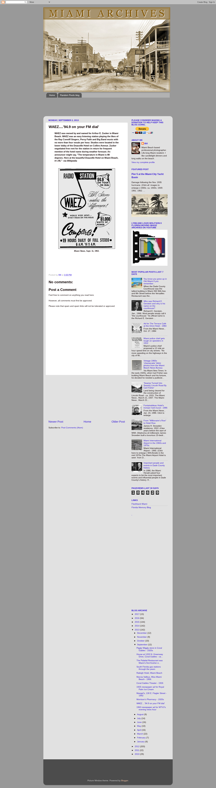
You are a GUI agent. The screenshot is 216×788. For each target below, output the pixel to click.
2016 (137, 618)
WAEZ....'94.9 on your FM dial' (151, 703)
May (139, 726)
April (139, 730)
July (139, 718)
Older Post (118, 421)
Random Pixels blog (69, 95)
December (142, 633)
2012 (137, 746)
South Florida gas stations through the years (149, 668)
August (140, 714)
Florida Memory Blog (141, 507)
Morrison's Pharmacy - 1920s (150, 699)
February (141, 738)
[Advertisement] (99, 108)
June (139, 722)
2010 (137, 754)
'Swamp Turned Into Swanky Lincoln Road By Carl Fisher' (155, 385)
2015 (137, 622)
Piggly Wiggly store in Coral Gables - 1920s (149, 649)
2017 (137, 614)
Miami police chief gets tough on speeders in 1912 (154, 340)
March (140, 734)
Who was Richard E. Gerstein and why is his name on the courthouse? (154, 305)
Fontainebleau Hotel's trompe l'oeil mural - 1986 (155, 406)
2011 (137, 750)
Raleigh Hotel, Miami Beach (149, 673)
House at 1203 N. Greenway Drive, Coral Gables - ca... (150, 655)
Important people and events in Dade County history (154, 465)
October (141, 641)
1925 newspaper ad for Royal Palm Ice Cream (150, 688)
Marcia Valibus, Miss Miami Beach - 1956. (149, 678)
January (141, 742)
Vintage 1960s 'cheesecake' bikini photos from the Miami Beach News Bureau (154, 364)
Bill (146, 143)
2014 (137, 626)
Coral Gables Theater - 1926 (150, 683)
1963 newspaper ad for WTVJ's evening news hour (151, 708)
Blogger (124, 780)
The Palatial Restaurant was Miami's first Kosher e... (150, 661)
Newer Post (55, 421)
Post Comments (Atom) (72, 428)
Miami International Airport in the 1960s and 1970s (155, 442)
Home (52, 95)
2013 (137, 630)
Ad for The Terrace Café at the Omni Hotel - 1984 (155, 324)
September (142, 645)
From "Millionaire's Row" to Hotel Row (155, 422)
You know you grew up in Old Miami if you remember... (155, 281)
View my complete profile (143, 162)
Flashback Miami (139, 504)
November (142, 637)
